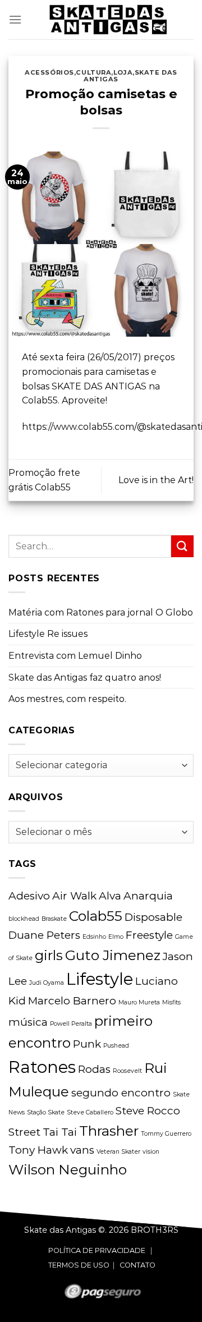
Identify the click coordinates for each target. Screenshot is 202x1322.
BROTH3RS (154, 1230)
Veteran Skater (118, 1151)
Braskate (54, 918)
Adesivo (29, 895)
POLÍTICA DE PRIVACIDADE (96, 1250)
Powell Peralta (71, 1023)
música (28, 1022)
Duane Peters (44, 935)
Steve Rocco (148, 1110)
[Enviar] (182, 546)
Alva (110, 895)
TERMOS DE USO (78, 1265)
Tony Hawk (38, 1150)
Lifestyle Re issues (48, 633)
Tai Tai (60, 1132)
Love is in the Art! (156, 480)
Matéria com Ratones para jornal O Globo (100, 612)
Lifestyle (99, 979)
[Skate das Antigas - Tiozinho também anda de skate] (107, 19)
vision (151, 1151)
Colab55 (95, 915)
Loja (122, 72)
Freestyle (149, 935)
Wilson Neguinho (67, 1169)
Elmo (115, 936)
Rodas (94, 1069)
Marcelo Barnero (72, 1000)
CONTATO (137, 1265)
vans (82, 1150)
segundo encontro (121, 1092)
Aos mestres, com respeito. (67, 699)
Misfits (171, 1002)
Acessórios (49, 72)
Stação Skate (46, 1112)
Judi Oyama (46, 982)
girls (49, 955)
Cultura (93, 72)
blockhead (23, 918)
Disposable (153, 917)
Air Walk (74, 895)
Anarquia (148, 895)
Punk (87, 1044)
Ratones (42, 1067)
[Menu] (15, 19)
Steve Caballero (90, 1112)
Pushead (116, 1045)
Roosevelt (127, 1071)
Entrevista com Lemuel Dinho (75, 655)
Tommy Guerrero (166, 1133)
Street (24, 1132)
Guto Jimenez (112, 955)
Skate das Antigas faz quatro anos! (84, 677)
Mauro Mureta (139, 1002)
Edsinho (94, 936)
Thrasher (109, 1130)
